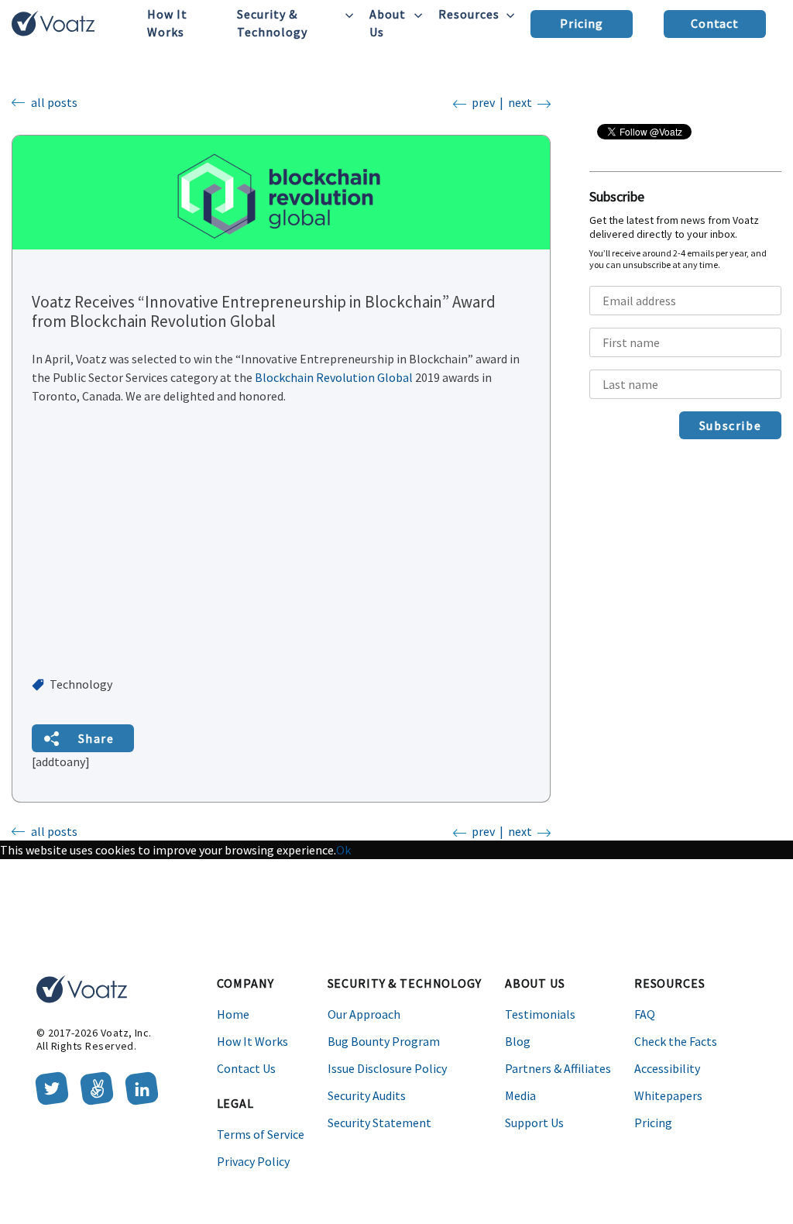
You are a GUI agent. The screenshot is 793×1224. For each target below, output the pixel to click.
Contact (715, 23)
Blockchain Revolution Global (334, 377)
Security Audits (367, 1095)
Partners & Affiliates (558, 1068)
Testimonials (540, 1014)
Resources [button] (468, 14)
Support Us (534, 1122)
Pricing (581, 23)
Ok (343, 850)
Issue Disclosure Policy (387, 1068)
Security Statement (379, 1122)
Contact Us (246, 1068)
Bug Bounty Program (384, 1041)
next (520, 102)
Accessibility (667, 1068)
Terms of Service (260, 1134)
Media (520, 1095)
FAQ (644, 1014)
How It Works (167, 23)
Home (233, 1014)
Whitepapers (668, 1095)
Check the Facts (675, 1041)
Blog (517, 1041)
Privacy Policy (253, 1161)
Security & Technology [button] (272, 23)
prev (483, 102)
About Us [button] (387, 23)
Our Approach (364, 1014)
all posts (54, 102)
